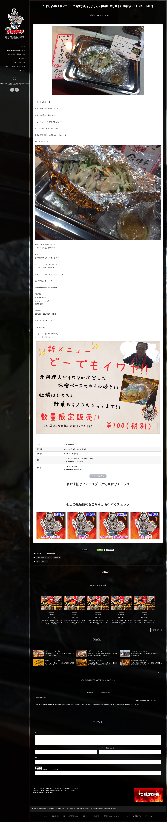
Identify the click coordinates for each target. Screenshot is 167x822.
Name (36, 748)
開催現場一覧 (57, 557)
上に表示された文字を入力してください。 (47, 769)
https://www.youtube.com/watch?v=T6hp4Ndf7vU (68, 704)
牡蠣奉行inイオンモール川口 (97, 15)
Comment (37, 733)
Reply (155, 700)
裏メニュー (44, 561)
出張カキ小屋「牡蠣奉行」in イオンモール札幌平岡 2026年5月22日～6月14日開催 (121, 622)
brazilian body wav (41, 697)
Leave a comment (50, 553)
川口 (38, 561)
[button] (14, 78)
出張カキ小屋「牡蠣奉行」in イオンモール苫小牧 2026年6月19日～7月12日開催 (98, 622)
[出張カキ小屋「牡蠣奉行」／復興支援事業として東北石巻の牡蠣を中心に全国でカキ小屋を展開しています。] (14, 34)
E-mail (101, 748)
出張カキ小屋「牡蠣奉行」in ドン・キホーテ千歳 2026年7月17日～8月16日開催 (74, 622)
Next (159, 673)
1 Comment (38, 553)
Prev (37, 673)
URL (36, 757)
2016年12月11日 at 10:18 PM (144, 700)
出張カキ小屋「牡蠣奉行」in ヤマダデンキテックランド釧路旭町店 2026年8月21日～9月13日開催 (51, 622)
